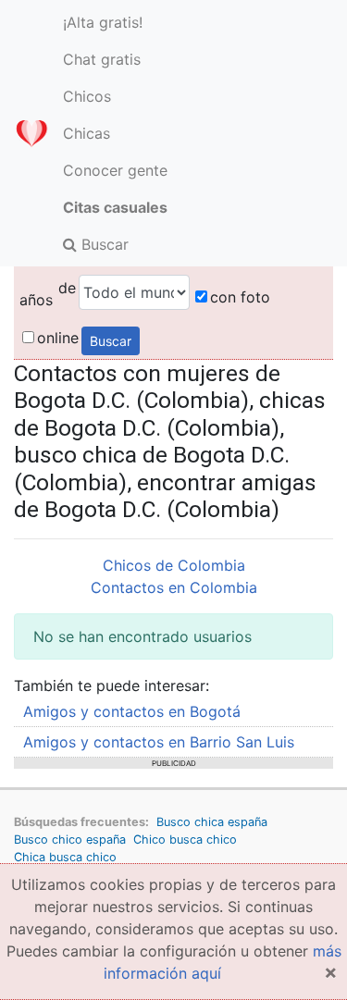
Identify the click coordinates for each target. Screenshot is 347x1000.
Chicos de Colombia (174, 565)
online (58, 337)
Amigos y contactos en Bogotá (132, 711)
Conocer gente (115, 170)
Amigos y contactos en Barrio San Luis (158, 742)
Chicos (87, 96)
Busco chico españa (70, 839)
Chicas (86, 133)
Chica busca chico (65, 857)
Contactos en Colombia (174, 587)
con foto (240, 297)
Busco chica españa (211, 822)
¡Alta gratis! (103, 22)
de (67, 287)
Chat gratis (102, 59)
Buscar (103, 244)
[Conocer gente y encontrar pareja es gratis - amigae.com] (31, 133)
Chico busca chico (185, 839)
